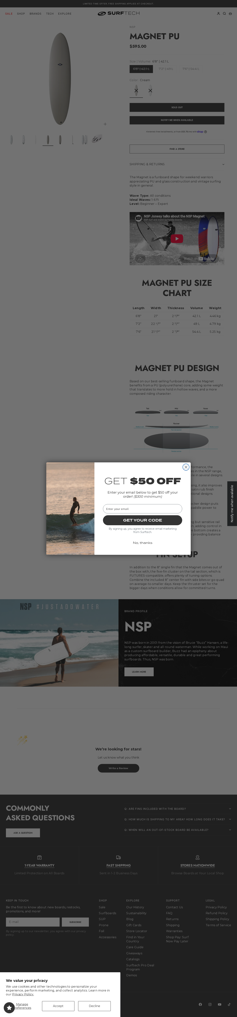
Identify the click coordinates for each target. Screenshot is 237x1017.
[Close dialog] (186, 467)
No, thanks (142, 543)
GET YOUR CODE (142, 520)
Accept (58, 1006)
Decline (94, 1006)
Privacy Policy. (23, 994)
